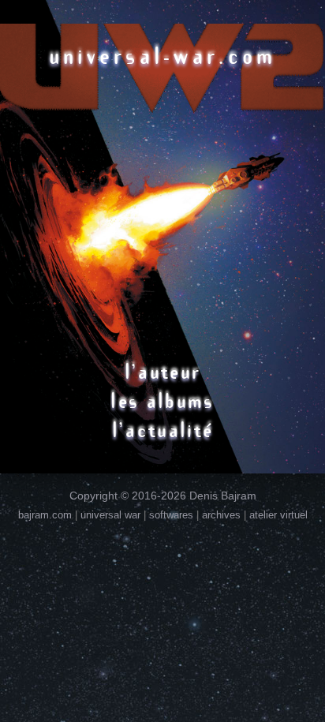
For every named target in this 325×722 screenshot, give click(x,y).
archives (221, 515)
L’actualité (162, 429)
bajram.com (45, 515)
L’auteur (162, 371)
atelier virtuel (278, 515)
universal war (110, 515)
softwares (171, 515)
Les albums (162, 400)
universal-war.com (163, 55)
